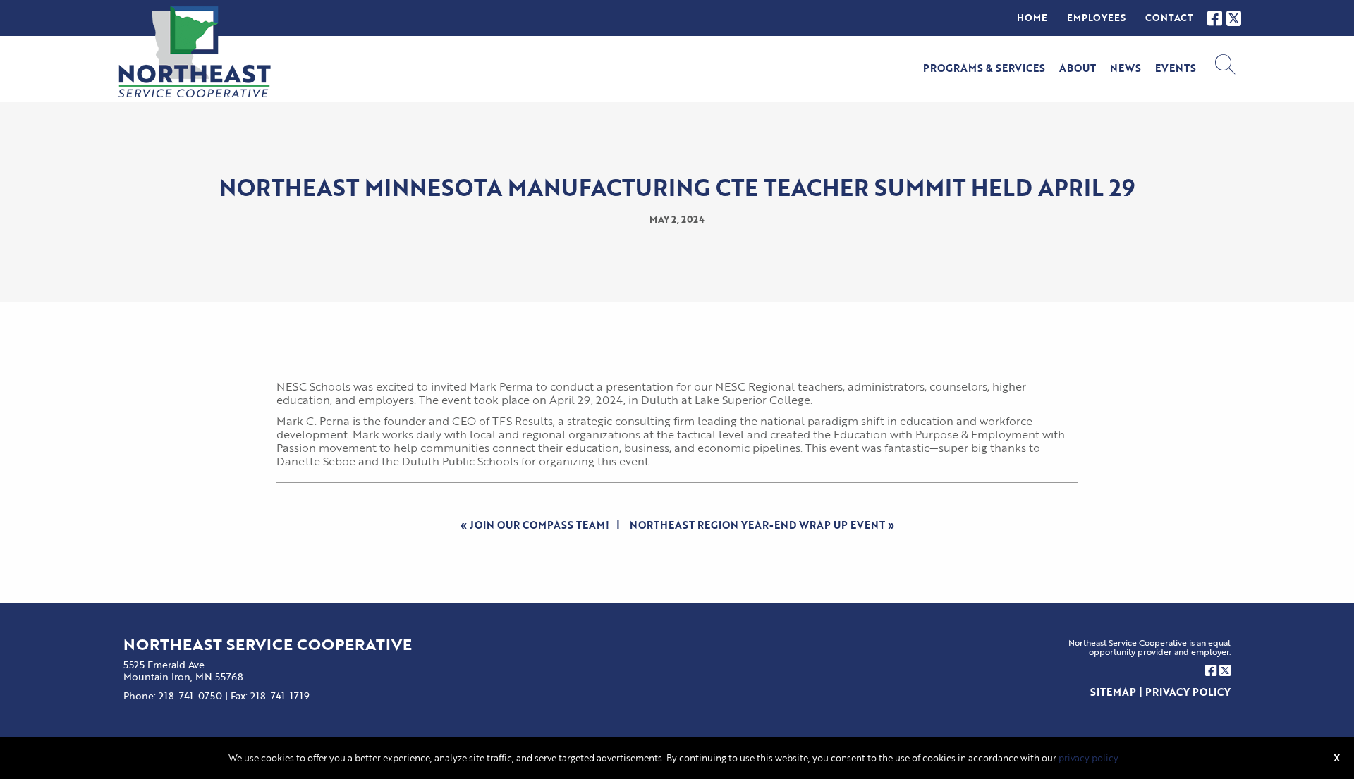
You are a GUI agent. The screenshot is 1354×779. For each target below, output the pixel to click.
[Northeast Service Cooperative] (194, 51)
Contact (1169, 18)
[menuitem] (1032, 18)
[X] (1233, 18)
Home (1032, 18)
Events (1175, 68)
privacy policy (1088, 758)
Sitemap (1113, 692)
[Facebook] (1214, 18)
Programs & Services (984, 68)
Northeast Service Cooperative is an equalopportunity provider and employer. (1149, 647)
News (1125, 68)
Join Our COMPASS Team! (539, 524)
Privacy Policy (1188, 692)
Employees (1096, 18)
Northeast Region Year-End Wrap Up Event (757, 524)
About (1077, 68)
